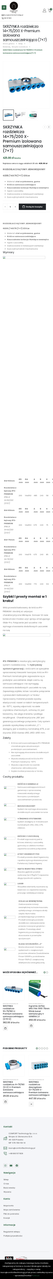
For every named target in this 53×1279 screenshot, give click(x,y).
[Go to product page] (13, 989)
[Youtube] (11, 1165)
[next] (49, 127)
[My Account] (44, 10)
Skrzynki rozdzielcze (10, 1004)
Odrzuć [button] (36, 1275)
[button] (6, 85)
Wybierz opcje (31, 1104)
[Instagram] (5, 1165)
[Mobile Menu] (4, 7)
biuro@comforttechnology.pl (13, 15)
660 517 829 (7, 18)
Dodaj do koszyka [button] (5, 1028)
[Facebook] (17, 1165)
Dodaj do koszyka (34, 206)
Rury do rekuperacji (36, 1004)
